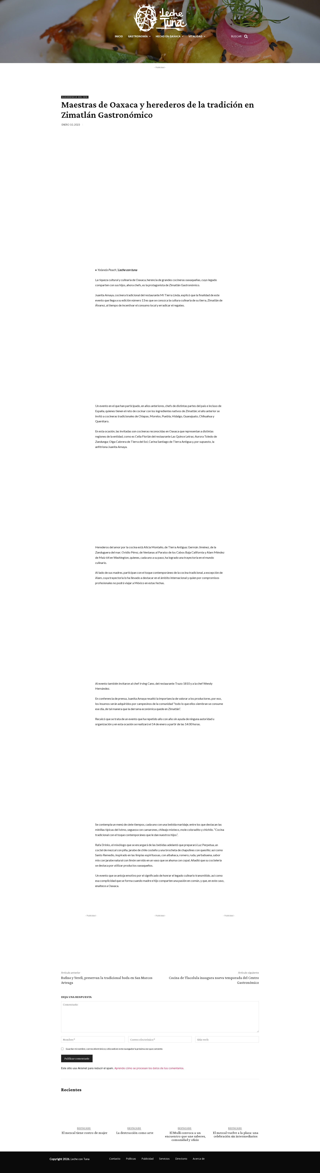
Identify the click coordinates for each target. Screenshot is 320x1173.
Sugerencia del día (75, 97)
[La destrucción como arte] (134, 1109)
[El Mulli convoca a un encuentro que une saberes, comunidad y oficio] (185, 1109)
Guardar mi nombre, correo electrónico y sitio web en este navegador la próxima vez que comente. (114, 1048)
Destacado (84, 1128)
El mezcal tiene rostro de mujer (84, 1133)
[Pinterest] (237, 125)
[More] (255, 125)
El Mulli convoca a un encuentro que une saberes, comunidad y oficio (185, 1136)
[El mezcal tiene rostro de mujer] (84, 1109)
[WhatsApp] (246, 125)
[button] (240, 36)
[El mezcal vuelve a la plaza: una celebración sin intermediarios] (235, 1109)
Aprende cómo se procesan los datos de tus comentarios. (149, 1068)
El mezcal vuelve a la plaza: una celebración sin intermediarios (235, 1134)
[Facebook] (220, 125)
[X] (229, 125)
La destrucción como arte (134, 1133)
